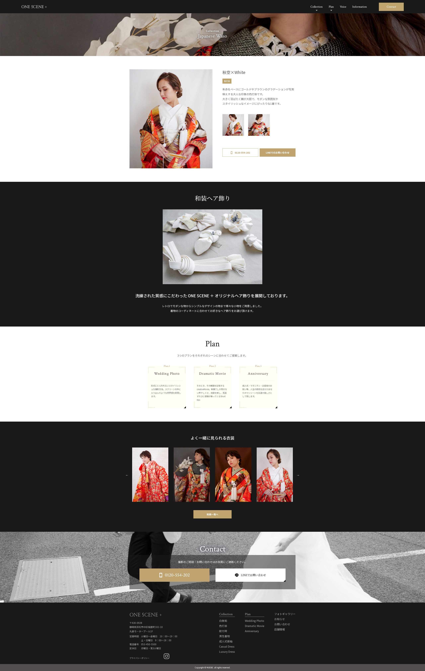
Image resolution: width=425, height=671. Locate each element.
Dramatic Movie (254, 626)
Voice (343, 7)
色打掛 (227, 81)
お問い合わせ (282, 624)
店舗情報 (279, 629)
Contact (391, 7)
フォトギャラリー (285, 614)
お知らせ (279, 619)
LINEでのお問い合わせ (277, 152)
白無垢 (223, 621)
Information (359, 7)
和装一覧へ (212, 514)
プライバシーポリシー (139, 658)
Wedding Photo (254, 621)
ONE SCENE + (34, 7)
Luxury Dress (227, 652)
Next (298, 474)
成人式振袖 (225, 641)
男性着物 (224, 636)
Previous (127, 474)
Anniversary (252, 631)
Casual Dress (226, 646)
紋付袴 (223, 631)
